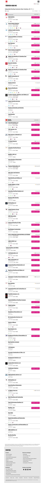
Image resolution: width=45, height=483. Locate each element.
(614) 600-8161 (10, 125)
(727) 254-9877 (10, 349)
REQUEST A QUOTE (35, 17)
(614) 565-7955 (10, 382)
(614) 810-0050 (10, 243)
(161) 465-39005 (10, 262)
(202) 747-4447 (10, 314)
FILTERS (7, 10)
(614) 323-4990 (10, 410)
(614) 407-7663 (10, 32)
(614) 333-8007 (10, 162)
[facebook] (24, 470)
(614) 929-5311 (10, 427)
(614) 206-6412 (10, 131)
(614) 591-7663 (10, 187)
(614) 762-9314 (10, 85)
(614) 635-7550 (10, 205)
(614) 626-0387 (10, 45)
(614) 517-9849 (10, 377)
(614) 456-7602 (10, 103)
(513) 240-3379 (10, 370)
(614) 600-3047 (10, 404)
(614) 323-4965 (10, 237)
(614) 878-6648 (10, 302)
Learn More (36, 14)
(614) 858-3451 (10, 26)
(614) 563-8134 (10, 279)
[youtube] (30, 469)
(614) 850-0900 (10, 365)
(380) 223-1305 (10, 296)
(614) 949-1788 (10, 307)
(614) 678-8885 (10, 225)
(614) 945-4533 (10, 90)
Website (17, 19)
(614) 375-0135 (10, 143)
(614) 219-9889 (10, 180)
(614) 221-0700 (10, 432)
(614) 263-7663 (10, 291)
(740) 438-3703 (10, 399)
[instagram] (26, 470)
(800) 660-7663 (10, 39)
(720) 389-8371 (10, 387)
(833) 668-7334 (10, 116)
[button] (39, 23)
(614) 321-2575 (10, 72)
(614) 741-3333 (10, 415)
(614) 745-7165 (10, 344)
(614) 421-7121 (10, 231)
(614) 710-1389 (10, 420)
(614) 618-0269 (10, 97)
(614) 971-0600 (10, 319)
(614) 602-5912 (10, 65)
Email (14, 19)
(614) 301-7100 (10, 267)
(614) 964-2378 (10, 331)
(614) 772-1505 (10, 218)
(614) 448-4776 (10, 156)
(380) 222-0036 (10, 168)
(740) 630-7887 (10, 437)
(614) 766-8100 (10, 175)
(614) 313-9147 (10, 52)
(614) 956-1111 (10, 137)
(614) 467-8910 (10, 272)
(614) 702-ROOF (10, 78)
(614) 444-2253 (10, 19)
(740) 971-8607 (10, 255)
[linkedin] (28, 470)
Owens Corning (6, 1)
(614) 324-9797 (10, 193)
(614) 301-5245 (10, 200)
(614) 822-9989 (10, 360)
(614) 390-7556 (8, 250)
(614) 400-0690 (10, 110)
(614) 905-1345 (10, 150)
